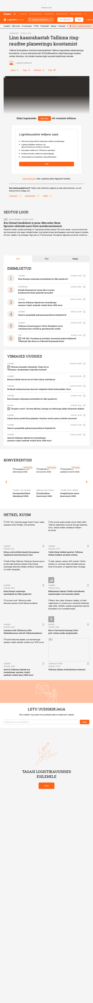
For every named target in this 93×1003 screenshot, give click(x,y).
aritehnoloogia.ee (76, 14)
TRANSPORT (14, 33)
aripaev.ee (23, 14)
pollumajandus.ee (62, 14)
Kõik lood (16, 26)
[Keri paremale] (86, 482)
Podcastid (44, 26)
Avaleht (7, 26)
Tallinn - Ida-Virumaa (22, 490)
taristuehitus (30, 196)
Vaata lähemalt (28, 179)
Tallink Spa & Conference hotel (74, 490)
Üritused (61, 26)
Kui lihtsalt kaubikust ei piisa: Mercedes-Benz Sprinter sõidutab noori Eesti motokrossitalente (33, 224)
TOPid (36, 26)
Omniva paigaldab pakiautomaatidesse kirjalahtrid (42, 315)
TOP (20, 335)
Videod (53, 26)
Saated (10, 405)
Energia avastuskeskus (46, 490)
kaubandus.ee (49, 14)
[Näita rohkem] (85, 14)
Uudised (21, 276)
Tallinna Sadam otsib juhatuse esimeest (66, 669)
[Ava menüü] (14, 14)
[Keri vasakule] (6, 482)
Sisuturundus (15, 219)
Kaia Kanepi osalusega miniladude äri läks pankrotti (43, 279)
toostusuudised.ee (35, 14)
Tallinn (45, 196)
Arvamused (27, 26)
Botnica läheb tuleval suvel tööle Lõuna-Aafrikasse (31, 379)
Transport (13, 196)
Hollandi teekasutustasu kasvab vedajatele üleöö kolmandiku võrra (39, 389)
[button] (41, 722)
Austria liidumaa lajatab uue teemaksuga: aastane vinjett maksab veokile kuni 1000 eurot (18, 672)
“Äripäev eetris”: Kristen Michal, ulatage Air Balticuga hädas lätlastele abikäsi (47, 408)
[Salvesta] (84, 275)
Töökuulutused (55, 664)
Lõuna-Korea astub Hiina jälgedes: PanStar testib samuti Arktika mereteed (42, 418)
